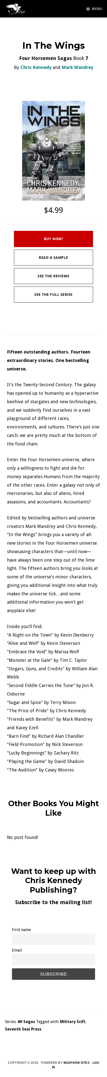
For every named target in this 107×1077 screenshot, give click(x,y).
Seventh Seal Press (23, 1029)
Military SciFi (72, 1021)
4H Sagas (26, 1021)
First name (21, 929)
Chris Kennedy (36, 67)
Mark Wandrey (77, 67)
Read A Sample (53, 257)
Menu (97, 9)
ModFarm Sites (76, 1063)
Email (17, 950)
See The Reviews (53, 276)
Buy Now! (53, 238)
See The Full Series (53, 294)
